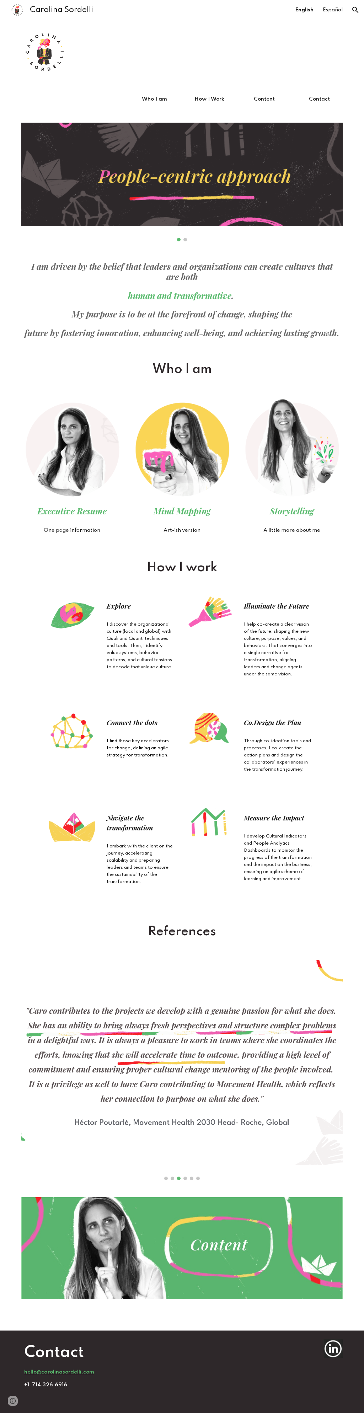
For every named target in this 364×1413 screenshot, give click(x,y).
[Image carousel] (182, 182)
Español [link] (333, 9)
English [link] (304, 9)
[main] (182, 299)
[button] (355, 9)
